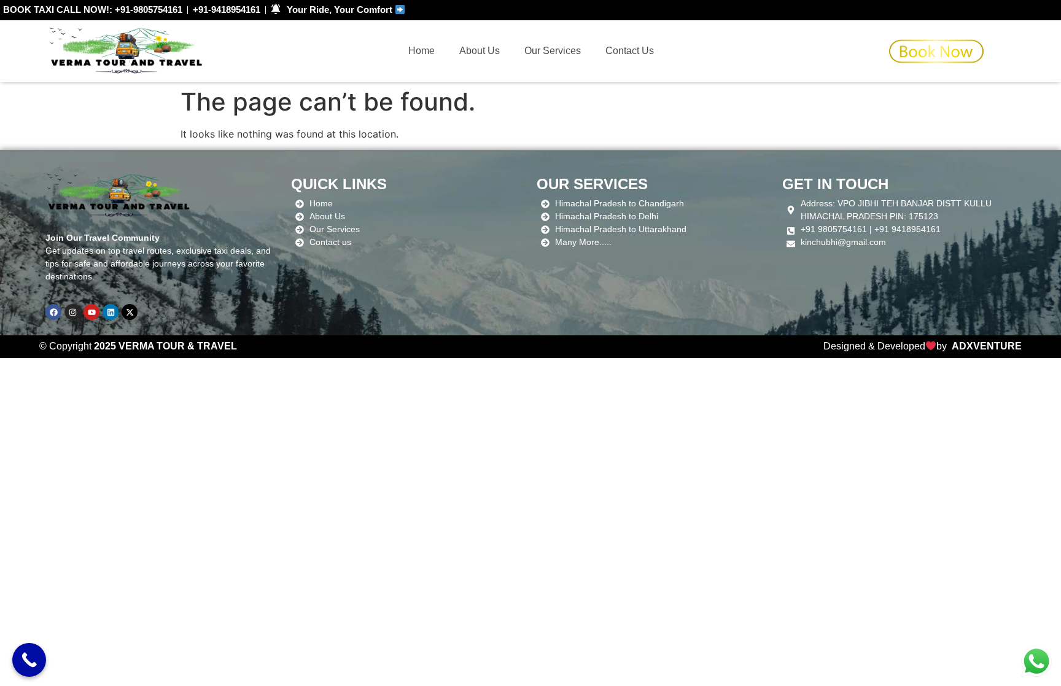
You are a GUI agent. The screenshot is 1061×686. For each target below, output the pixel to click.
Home (421, 50)
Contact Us (629, 50)
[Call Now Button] (29, 660)
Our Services (552, 50)
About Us (479, 50)
